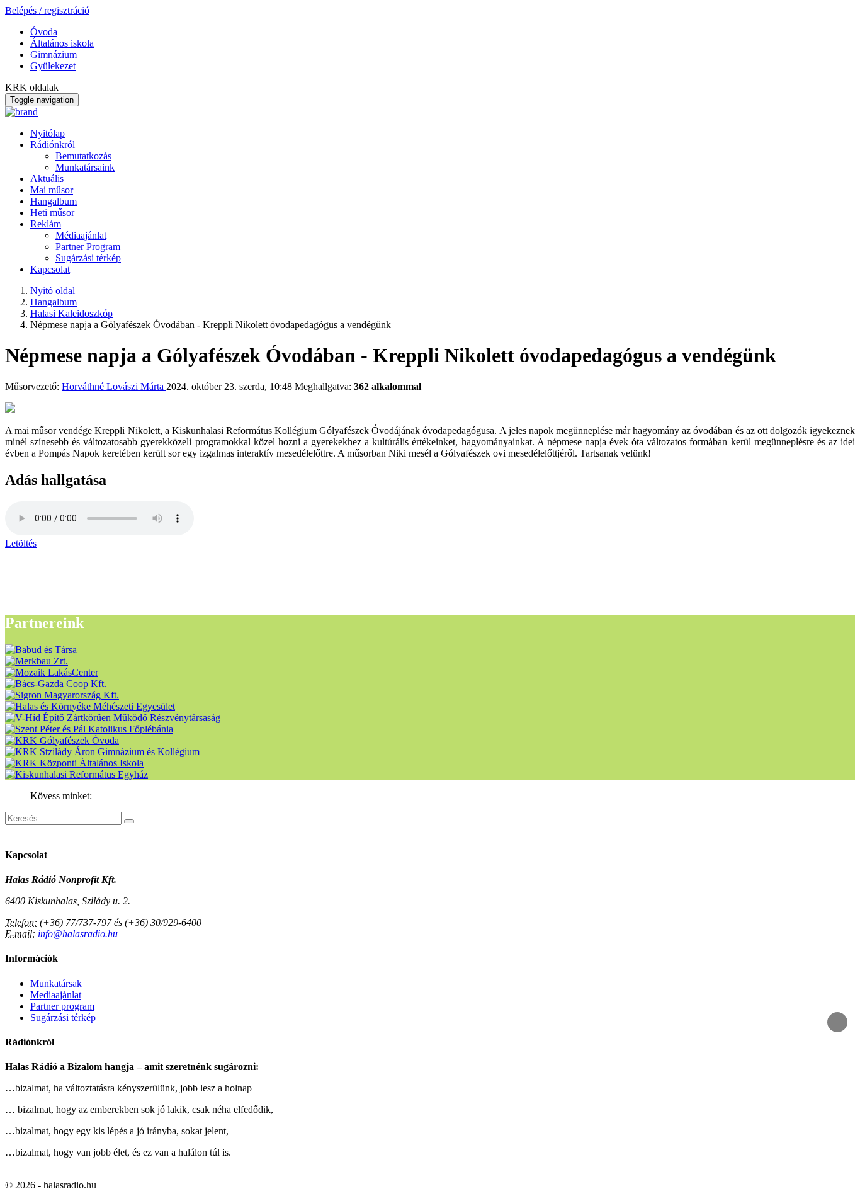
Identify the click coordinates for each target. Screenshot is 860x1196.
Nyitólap (47, 133)
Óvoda (43, 31)
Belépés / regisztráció (47, 10)
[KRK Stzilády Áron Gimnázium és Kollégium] (102, 751)
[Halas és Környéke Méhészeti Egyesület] (90, 706)
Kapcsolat (50, 269)
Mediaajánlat (55, 994)
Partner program (62, 1006)
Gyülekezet (53, 65)
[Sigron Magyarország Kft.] (62, 695)
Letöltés (21, 543)
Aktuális (47, 178)
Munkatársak (56, 983)
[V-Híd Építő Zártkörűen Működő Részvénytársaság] (112, 717)
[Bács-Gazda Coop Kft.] (55, 683)
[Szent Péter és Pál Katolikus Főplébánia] (89, 729)
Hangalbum (53, 201)
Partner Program (87, 246)
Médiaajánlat (80, 235)
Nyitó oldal (52, 290)
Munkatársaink (85, 167)
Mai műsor (51, 190)
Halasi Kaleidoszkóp (71, 313)
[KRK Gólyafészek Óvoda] (62, 740)
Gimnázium (53, 54)
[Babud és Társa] (41, 649)
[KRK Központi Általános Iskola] (74, 763)
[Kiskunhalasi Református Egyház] (76, 774)
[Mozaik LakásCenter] (51, 672)
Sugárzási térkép (88, 258)
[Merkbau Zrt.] (36, 661)
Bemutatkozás (83, 156)
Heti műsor (52, 212)
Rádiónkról (52, 144)
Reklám (45, 224)
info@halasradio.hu (78, 933)
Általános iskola (62, 43)
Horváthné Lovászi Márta (114, 386)
